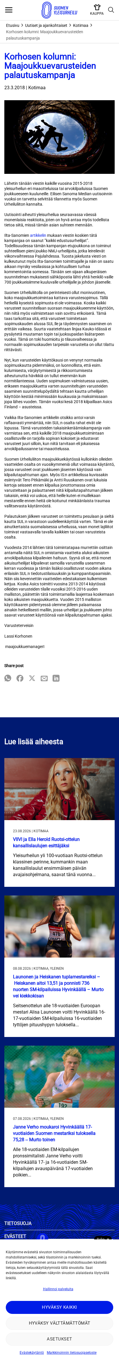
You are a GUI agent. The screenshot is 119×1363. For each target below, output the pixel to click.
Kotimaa (80, 25)
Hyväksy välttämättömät (59, 1323)
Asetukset (59, 1339)
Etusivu (12, 25)
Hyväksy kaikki (59, 1307)
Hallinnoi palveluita (58, 1289)
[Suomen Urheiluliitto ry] (59, 10)
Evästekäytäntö (32, 1353)
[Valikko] (8, 10)
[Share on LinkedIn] (56, 679)
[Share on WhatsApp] (7, 679)
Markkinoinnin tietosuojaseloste (71, 1353)
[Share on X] (32, 679)
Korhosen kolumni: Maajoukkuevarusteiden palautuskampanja (44, 34)
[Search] (111, 10)
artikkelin (38, 235)
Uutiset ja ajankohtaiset (46, 25)
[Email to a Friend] (44, 679)
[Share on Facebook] (19, 679)
